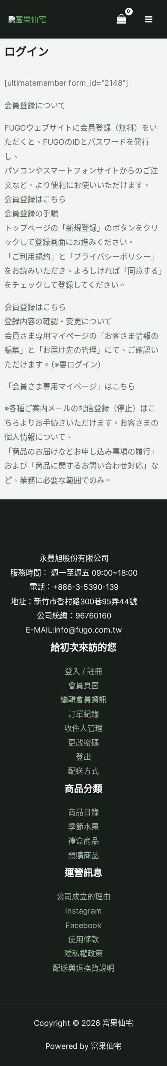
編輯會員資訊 (83, 699)
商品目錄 (83, 812)
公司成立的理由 (83, 896)
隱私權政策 (83, 953)
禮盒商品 (83, 840)
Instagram (83, 910)
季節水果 (83, 826)
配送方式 (83, 771)
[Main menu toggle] (148, 19)
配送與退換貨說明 (83, 968)
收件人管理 (83, 728)
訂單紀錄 (83, 714)
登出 (83, 756)
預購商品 (83, 855)
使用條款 (83, 939)
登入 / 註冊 (83, 671)
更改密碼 (83, 742)
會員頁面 (83, 685)
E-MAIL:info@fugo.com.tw (74, 629)
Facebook (83, 925)
